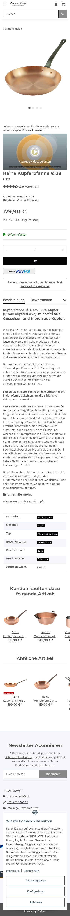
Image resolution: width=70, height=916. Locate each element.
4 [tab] (41, 108)
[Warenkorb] (63, 4)
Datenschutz (31, 870)
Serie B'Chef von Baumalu (44, 480)
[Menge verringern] (7, 250)
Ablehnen (36, 902)
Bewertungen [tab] (41, 300)
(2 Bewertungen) (28, 186)
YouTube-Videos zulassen (35, 161)
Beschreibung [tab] (14, 300)
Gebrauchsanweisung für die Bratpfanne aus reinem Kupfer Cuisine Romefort (31, 128)
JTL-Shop (41, 911)
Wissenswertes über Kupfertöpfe (23, 501)
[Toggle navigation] (5, 2)
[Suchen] (62, 14)
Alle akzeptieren (36, 880)
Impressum (13, 870)
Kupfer (41, 525)
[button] (56, 4)
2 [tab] (33, 108)
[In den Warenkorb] (35, 261)
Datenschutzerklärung (19, 757)
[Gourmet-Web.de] (19, 4)
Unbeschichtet (45, 542)
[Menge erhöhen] (63, 250)
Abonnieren (53, 774)
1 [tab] (29, 108)
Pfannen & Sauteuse (47, 534)
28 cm (40, 551)
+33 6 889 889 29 (17, 802)
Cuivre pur (43, 559)
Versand (33, 220)
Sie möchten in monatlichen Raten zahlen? (35, 284)
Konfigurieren (36, 891)
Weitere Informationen (35, 286)
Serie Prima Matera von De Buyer (28, 484)
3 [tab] (37, 108)
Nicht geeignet (45, 517)
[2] (19, 271)
